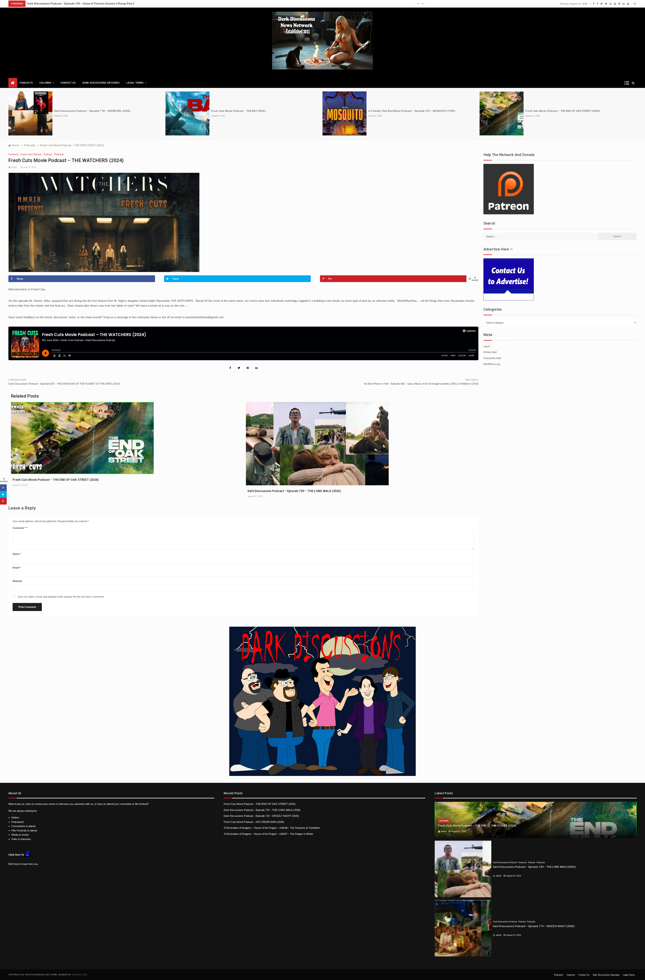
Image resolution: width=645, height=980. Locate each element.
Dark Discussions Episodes (101, 83)
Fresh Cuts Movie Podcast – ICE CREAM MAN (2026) (254, 821)
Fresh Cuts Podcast (30, 154)
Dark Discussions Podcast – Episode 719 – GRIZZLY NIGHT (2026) (261, 815)
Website (17, 581)
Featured (13, 154)
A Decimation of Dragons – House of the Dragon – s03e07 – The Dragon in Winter (268, 833)
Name (17, 554)
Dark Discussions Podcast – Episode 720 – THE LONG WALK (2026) (294, 491)
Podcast (48, 154)
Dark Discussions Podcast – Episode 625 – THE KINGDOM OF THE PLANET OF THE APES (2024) (64, 383)
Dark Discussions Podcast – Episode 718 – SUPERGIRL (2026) (92, 110)
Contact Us (68, 83)
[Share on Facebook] (3, 487)
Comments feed (492, 358)
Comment (19, 527)
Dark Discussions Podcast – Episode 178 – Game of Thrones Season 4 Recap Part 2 (80, 3)
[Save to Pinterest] (3, 501)
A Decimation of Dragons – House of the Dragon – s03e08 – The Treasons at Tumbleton (272, 827)
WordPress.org (491, 364)
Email (17, 567)
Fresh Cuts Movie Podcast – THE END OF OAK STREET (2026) (562, 110)
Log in (486, 346)
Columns (45, 83)
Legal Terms (135, 83)
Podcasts (26, 83)
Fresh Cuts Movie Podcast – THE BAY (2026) (238, 110)
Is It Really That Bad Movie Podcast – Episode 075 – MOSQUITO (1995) (411, 110)
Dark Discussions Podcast (505, 862)
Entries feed (490, 352)
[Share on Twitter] (3, 494)
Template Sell (79, 975)
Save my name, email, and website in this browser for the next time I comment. (61, 596)
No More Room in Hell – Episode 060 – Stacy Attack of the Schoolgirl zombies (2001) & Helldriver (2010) (421, 383)
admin (14, 167)
